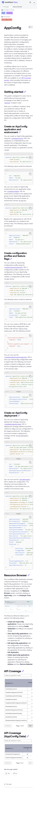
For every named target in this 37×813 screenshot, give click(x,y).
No (16, 773)
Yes (9, 773)
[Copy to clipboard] (30, 157)
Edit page (8, 784)
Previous (7, 725)
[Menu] (34, 2)
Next (30, 725)
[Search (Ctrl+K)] (30, 2)
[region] (18, 159)
